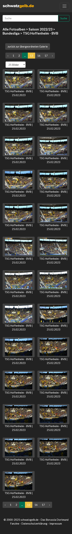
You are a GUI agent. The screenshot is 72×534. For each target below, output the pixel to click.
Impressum (55, 523)
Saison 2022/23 (40, 29)
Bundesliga (11, 33)
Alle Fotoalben (14, 29)
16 (38, 55)
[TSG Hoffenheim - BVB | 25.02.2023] (19, 79)
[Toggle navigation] (64, 6)
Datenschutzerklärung (34, 523)
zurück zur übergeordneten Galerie (28, 46)
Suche (63, 18)
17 (46, 55)
